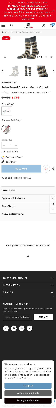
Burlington (8, 82)
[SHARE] (52, 169)
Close (53, 11)
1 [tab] (28, 256)
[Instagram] (14, 328)
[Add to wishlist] (46, 169)
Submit (43, 317)
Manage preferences (28, 400)
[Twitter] (29, 328)
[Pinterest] (21, 328)
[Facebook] (6, 328)
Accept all (28, 385)
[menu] (3, 25)
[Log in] (43, 25)
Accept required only (28, 393)
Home (4, 32)
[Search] (12, 25)
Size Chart (11, 161)
